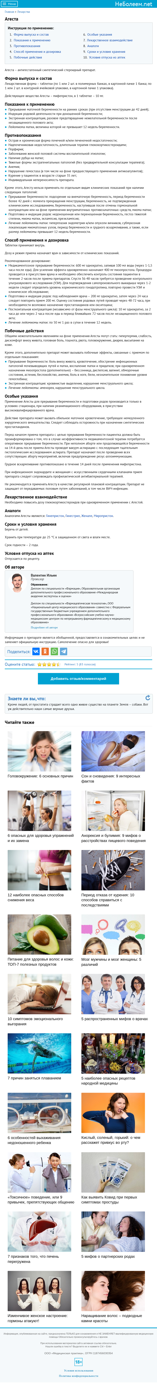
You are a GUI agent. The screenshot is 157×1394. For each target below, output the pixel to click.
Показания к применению (32, 40)
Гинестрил (72, 516)
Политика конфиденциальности (78, 1375)
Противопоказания (27, 46)
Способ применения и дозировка (37, 52)
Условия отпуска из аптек (107, 57)
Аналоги (93, 46)
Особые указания (99, 34)
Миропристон (103, 516)
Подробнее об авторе (44, 627)
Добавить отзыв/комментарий (78, 679)
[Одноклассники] (45, 651)
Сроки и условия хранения (106, 52)
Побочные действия (28, 57)
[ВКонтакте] (36, 651)
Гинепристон (55, 516)
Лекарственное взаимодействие (110, 40)
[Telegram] (63, 651)
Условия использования (78, 1370)
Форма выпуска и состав (31, 34)
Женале (86, 516)
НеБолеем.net (133, 4)
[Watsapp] (54, 651)
